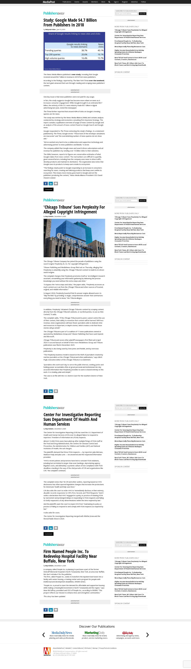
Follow (143, 2)
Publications (67, 2)
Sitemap (94, 648)
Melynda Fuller (50, 30)
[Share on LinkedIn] (51, 183)
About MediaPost (58, 648)
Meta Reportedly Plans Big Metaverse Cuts (130, 47)
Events (76, 2)
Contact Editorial (78, 648)
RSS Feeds (88, 648)
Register (125, 2)
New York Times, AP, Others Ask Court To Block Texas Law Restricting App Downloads (130, 64)
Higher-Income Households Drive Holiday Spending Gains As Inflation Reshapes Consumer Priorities (129, 52)
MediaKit (68, 648)
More (103, 2)
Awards (85, 2)
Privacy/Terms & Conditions (108, 648)
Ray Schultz (49, 216)
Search (109, 2)
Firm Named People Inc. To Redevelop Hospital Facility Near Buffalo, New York (129, 42)
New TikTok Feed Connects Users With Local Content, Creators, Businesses (130, 58)
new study (76, 74)
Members (94, 2)
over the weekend (96, 80)
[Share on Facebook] (46, 183)
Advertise (134, 2)
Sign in (116, 2)
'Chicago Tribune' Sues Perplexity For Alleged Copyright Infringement (131, 31)
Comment (48, 189)
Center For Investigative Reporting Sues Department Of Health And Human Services (130, 36)
